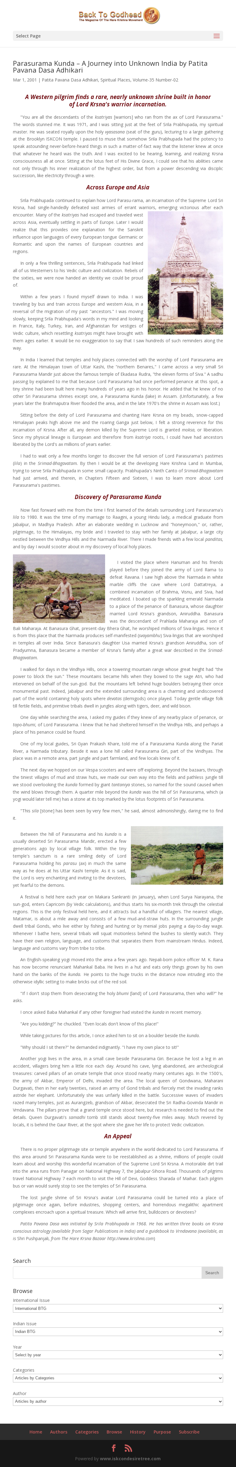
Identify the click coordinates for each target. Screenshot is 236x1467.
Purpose (162, 1432)
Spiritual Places (115, 80)
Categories (87, 1432)
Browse (114, 1432)
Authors (58, 1432)
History (138, 1432)
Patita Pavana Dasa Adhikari (70, 80)
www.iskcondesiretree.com (130, 1458)
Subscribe (189, 1432)
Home (36, 1432)
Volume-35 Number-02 (155, 80)
